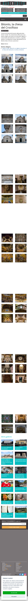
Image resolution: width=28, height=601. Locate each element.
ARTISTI (3, 567)
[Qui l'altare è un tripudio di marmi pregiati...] (7, 358)
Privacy (17, 570)
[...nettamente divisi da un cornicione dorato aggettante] (7, 199)
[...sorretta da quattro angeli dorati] (7, 428)
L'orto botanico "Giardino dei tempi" (7, 502)
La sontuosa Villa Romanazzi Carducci (20, 488)
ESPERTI (17, 565)
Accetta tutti (14, 592)
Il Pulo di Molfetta (19, 514)
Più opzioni (14, 596)
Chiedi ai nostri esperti (6, 574)
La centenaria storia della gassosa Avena (20, 460)
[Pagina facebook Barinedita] (20, 574)
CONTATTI (18, 568)
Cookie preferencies (20, 571)
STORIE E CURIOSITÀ (6, 565)
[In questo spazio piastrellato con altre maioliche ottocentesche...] (7, 418)
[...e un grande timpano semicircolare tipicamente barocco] (7, 138)
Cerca (25, 15)
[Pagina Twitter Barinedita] (22, 574)
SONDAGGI (18, 567)
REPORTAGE (4, 568)
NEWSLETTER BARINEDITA (11, 521)
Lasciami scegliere (7, 588)
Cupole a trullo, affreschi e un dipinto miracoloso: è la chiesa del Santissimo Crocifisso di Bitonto (14, 49)
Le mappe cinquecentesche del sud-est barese (7, 515)
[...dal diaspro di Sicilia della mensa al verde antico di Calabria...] (21, 358)
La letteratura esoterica (5, 475)
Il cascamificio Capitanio (18, 448)
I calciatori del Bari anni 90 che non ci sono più (6, 489)
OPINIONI (18, 563)
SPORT (17, 564)
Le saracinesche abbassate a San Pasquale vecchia (19, 476)
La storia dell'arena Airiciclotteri (6, 448)
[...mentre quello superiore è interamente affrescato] (7, 237)
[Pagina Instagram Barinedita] (25, 574)
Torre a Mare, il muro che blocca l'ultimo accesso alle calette (7, 461)
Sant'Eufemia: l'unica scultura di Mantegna (20, 502)
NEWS (3, 570)
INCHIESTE (4, 564)
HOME (3, 563)
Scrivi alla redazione (6, 575)
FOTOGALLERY (19, 566)
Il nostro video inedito (14, 527)
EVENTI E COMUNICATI (6, 566)
